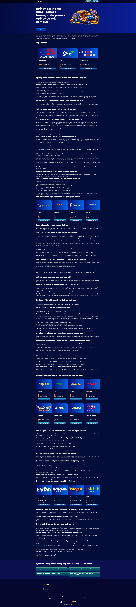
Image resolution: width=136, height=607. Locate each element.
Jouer (41, 29)
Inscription (95, 1)
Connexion (88, 1)
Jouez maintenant (48, 68)
